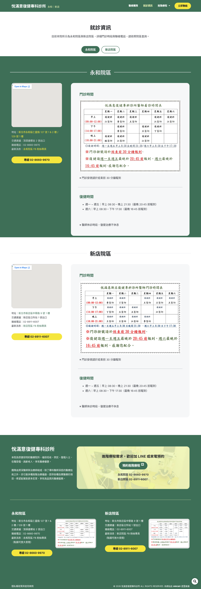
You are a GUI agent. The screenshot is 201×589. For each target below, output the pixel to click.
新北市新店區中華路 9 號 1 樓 (34, 313)
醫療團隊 (133, 5)
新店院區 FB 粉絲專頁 (34, 325)
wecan (176, 586)
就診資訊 (148, 5)
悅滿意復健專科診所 (28, 6)
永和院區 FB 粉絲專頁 (34, 149)
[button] (195, 581)
